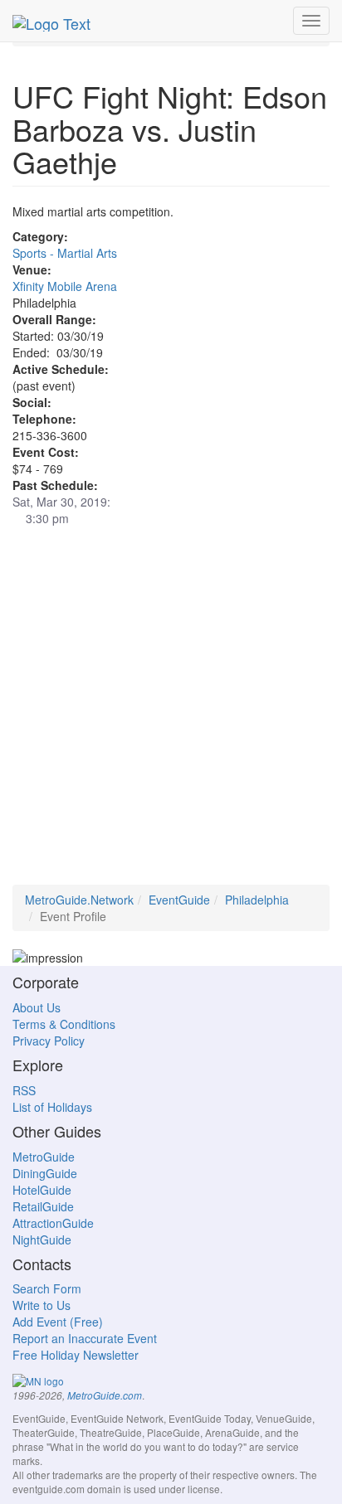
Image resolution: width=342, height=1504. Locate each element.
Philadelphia (257, 899)
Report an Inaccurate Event (84, 1338)
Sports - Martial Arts (64, 253)
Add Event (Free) (57, 1321)
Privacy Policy (48, 1040)
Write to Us (41, 1305)
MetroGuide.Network (79, 899)
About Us (36, 1007)
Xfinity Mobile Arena (64, 286)
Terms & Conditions (63, 1024)
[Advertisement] (171, 714)
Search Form (46, 1288)
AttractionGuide (53, 1223)
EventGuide (179, 899)
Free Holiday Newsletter (75, 1354)
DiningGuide (44, 1173)
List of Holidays (52, 1107)
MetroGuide (43, 1156)
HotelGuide (41, 1189)
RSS (24, 1090)
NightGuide (41, 1239)
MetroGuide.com (104, 1395)
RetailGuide (43, 1206)
